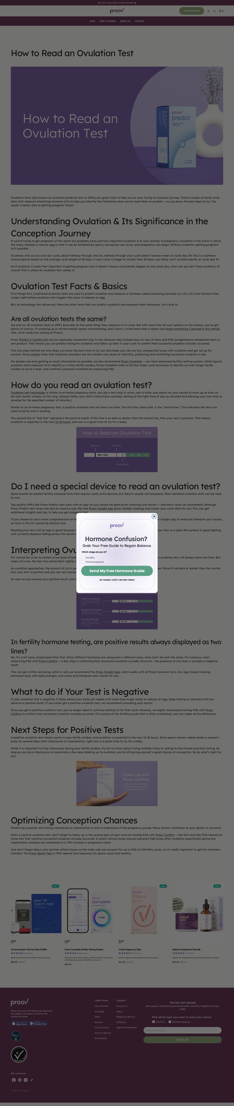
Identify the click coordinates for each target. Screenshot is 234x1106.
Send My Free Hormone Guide (117, 570)
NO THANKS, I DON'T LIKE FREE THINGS (117, 580)
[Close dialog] (154, 516)
